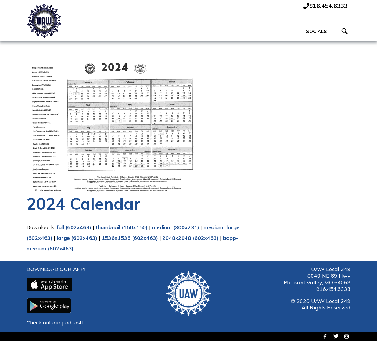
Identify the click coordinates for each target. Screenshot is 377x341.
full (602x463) (74, 227)
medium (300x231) (175, 227)
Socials (316, 31)
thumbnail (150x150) (122, 227)
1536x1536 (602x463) (130, 238)
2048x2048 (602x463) (190, 238)
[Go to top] (362, 326)
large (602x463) (77, 238)
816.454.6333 (333, 289)
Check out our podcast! (55, 322)
